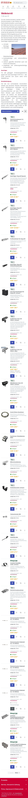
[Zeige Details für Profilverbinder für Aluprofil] (5, 240)
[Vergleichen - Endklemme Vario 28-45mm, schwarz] (21, 342)
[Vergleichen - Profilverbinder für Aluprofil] (21, 257)
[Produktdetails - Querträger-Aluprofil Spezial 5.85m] (25, 232)
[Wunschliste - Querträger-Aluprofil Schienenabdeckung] (16, 284)
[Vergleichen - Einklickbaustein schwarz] (21, 509)
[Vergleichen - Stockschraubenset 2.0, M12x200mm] (21, 140)
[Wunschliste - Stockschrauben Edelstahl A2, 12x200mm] (16, 636)
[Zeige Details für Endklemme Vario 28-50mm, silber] (5, 350)
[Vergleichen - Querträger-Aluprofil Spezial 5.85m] (21, 232)
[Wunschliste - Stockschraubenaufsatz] (16, 612)
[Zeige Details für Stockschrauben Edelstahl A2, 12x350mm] (5, 693)
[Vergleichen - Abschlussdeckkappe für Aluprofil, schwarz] (21, 311)
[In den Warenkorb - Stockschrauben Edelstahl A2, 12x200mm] (12, 636)
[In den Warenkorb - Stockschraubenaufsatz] (12, 612)
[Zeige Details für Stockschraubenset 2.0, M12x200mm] (5, 120)
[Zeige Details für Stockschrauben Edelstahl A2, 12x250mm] (5, 644)
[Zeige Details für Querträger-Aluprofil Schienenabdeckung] (5, 265)
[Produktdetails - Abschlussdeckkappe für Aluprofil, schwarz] (25, 311)
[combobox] (20, 2)
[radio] (22, 111)
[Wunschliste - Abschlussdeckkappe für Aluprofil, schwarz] (16, 311)
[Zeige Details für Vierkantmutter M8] (5, 517)
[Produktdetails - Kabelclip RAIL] (25, 556)
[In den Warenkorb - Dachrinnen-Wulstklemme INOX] (12, 455)
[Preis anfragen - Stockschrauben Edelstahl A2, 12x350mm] (12, 708)
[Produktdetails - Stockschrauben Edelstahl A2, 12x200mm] (25, 636)
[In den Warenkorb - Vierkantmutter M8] (12, 530)
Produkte (4, 780)
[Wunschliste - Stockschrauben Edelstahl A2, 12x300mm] (16, 685)
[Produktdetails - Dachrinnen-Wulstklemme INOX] (25, 455)
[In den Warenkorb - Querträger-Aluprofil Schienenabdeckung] (12, 284)
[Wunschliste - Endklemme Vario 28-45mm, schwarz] (16, 342)
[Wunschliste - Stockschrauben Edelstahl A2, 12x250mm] (16, 661)
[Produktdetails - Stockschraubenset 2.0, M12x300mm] (25, 169)
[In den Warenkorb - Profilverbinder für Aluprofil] (12, 257)
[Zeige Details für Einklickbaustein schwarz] (5, 488)
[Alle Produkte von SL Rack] (12, 117)
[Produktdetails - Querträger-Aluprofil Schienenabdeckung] (25, 284)
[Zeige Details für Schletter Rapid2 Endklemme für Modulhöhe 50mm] (5, 745)
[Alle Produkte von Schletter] (13, 561)
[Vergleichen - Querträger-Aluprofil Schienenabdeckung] (21, 284)
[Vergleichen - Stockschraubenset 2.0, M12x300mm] (21, 169)
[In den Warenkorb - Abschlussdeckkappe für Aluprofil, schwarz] (12, 311)
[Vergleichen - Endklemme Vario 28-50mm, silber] (21, 376)
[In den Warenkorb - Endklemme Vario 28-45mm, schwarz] (12, 342)
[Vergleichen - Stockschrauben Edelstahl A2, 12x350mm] (21, 708)
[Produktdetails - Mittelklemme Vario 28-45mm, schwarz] (25, 407)
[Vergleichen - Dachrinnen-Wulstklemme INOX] (21, 455)
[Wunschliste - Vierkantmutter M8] (16, 530)
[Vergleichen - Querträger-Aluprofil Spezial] (21, 201)
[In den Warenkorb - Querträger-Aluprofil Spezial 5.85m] (12, 232)
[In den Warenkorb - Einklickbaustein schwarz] (12, 509)
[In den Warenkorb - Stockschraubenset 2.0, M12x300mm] (12, 169)
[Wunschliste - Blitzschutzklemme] (16, 480)
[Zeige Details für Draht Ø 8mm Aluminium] (5, 415)
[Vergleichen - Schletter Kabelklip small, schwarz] (21, 583)
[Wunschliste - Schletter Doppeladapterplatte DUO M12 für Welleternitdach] (16, 737)
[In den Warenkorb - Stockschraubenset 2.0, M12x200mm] (12, 140)
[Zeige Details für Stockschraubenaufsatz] (5, 591)
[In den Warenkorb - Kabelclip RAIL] (12, 556)
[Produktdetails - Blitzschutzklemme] (25, 480)
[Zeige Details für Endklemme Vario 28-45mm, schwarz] (5, 319)
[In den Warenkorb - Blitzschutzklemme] (12, 480)
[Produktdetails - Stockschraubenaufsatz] (25, 612)
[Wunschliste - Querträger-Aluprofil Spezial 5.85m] (16, 232)
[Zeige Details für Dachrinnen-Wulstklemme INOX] (5, 439)
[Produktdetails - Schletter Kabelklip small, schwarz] (25, 583)
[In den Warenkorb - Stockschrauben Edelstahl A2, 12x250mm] (12, 661)
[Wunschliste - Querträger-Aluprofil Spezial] (16, 201)
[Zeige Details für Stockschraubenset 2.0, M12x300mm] (5, 148)
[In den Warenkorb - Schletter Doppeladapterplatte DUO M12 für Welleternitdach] (12, 737)
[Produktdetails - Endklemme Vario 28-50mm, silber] (25, 376)
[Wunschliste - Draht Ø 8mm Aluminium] (16, 431)
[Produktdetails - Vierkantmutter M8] (25, 530)
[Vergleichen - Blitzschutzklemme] (21, 480)
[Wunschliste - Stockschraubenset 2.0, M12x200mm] (16, 140)
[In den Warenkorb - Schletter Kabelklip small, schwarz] (12, 583)
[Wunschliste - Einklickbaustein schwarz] (16, 509)
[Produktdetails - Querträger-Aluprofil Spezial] (25, 201)
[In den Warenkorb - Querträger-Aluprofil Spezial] (12, 201)
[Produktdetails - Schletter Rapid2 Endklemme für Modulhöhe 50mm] (25, 767)
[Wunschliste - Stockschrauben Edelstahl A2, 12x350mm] (16, 708)
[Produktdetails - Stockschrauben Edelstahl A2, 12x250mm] (25, 661)
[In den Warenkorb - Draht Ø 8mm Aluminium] (12, 431)
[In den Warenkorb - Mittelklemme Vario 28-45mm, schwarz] (12, 407)
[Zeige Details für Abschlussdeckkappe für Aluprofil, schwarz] (5, 292)
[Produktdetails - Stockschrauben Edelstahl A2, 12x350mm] (25, 708)
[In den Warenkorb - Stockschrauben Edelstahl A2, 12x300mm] (12, 685)
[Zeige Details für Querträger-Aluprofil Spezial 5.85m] (5, 209)
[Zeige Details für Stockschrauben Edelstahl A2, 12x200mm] (5, 620)
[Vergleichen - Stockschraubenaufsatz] (21, 612)
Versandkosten (13, 132)
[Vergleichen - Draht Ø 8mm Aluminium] (21, 431)
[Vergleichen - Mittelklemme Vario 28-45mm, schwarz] (21, 407)
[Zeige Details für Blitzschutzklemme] (5, 463)
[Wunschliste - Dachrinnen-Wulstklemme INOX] (16, 455)
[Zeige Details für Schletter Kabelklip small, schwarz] (5, 564)
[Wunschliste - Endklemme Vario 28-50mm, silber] (16, 376)
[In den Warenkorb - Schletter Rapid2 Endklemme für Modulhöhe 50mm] (12, 767)
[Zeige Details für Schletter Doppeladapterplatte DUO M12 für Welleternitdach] (5, 716)
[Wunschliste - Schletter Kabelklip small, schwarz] (16, 583)
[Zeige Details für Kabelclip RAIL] (5, 538)
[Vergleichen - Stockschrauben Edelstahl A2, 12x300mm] (21, 685)
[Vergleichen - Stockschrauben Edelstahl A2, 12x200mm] (21, 636)
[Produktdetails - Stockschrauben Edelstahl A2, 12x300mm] (25, 685)
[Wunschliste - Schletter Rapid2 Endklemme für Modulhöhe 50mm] (16, 767)
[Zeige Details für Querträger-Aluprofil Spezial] (5, 177)
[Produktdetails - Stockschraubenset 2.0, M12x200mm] (25, 140)
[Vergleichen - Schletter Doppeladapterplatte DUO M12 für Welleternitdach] (21, 737)
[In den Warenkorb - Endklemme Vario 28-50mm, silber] (12, 376)
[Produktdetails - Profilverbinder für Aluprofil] (25, 257)
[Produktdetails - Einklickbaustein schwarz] (25, 509)
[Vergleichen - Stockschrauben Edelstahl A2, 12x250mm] (21, 661)
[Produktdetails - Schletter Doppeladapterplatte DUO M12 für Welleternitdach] (25, 737)
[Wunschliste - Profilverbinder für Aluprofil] (16, 257)
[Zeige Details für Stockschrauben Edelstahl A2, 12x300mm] (5, 669)
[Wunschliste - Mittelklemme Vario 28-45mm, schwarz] (16, 407)
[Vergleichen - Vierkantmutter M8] (21, 530)
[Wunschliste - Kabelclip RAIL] (16, 556)
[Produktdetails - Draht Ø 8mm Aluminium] (25, 431)
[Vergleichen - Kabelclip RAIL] (21, 556)
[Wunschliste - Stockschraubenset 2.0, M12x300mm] (16, 169)
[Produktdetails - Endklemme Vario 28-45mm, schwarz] (25, 342)
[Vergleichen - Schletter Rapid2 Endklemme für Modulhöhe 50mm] (21, 767)
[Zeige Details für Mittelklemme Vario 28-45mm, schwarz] (5, 384)
